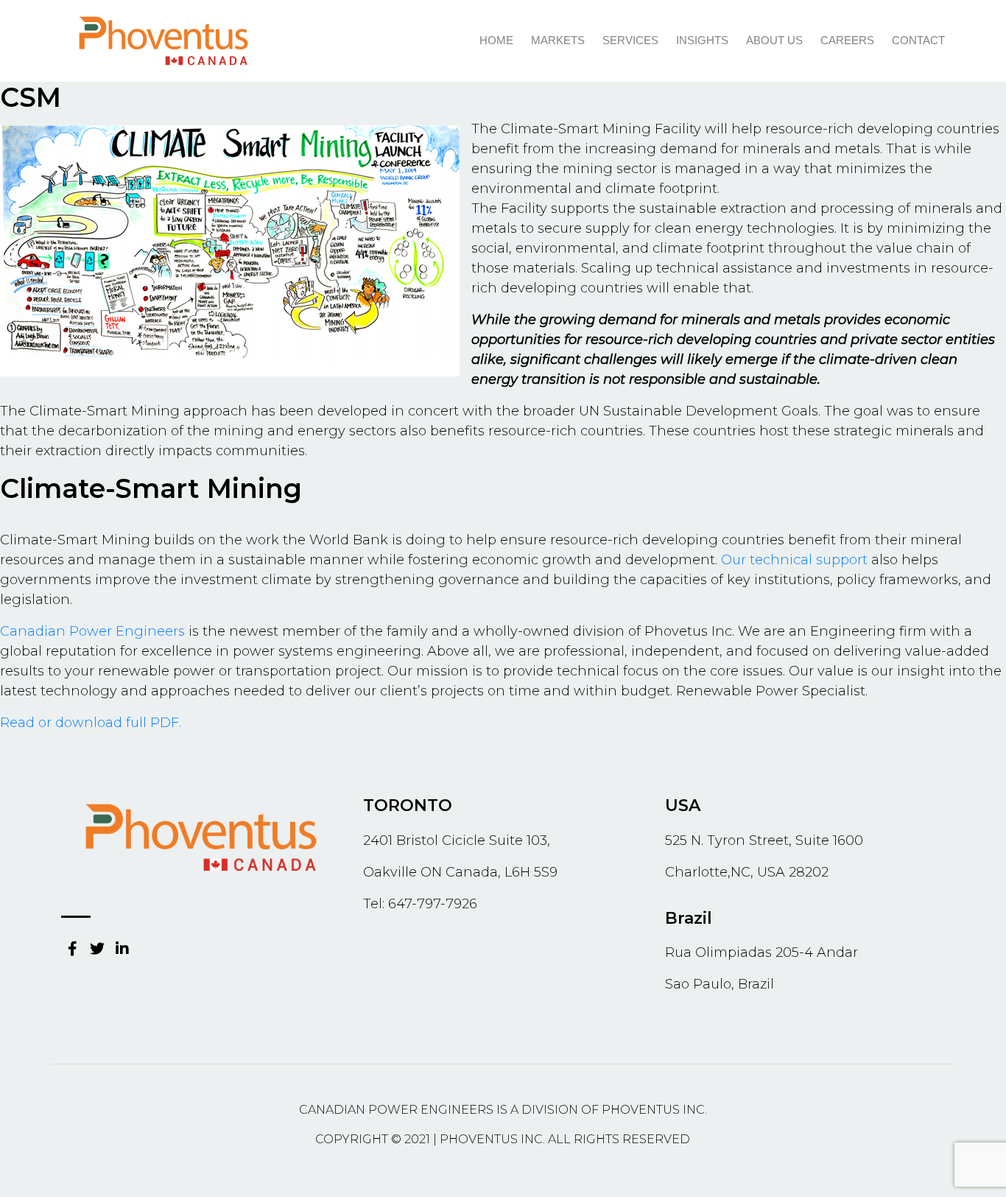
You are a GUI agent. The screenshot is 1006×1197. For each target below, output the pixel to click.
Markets (558, 40)
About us (774, 40)
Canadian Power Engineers (92, 631)
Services (630, 40)
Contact (918, 40)
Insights (702, 40)
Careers (847, 40)
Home (496, 40)
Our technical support (794, 560)
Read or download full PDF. (90, 723)
